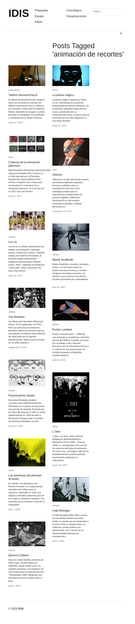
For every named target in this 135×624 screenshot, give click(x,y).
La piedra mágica (63, 95)
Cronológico (74, 10)
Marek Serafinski (62, 259)
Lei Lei (12, 241)
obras (55, 90)
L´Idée (56, 431)
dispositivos (14, 90)
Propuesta (41, 10)
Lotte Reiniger (61, 510)
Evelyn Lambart (62, 329)
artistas (11, 237)
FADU (39, 21)
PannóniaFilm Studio (21, 395)
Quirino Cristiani (18, 555)
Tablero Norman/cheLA (22, 95)
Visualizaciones (76, 16)
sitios (10, 157)
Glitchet (57, 174)
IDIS (18, 13)
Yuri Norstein (16, 316)
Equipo (39, 16)
